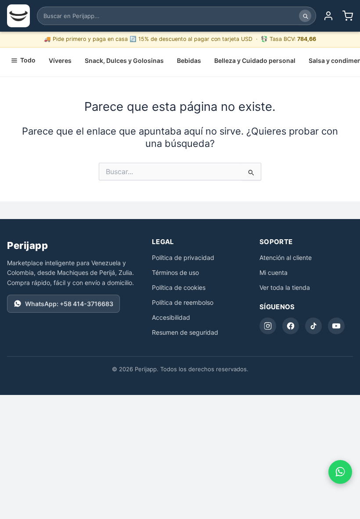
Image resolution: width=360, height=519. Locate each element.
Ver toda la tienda (284, 287)
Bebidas (189, 60)
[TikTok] (313, 326)
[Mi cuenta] (328, 16)
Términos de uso (175, 272)
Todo (28, 60)
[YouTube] (336, 326)
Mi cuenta (273, 272)
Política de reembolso (182, 302)
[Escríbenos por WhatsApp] (340, 472)
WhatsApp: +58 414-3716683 (69, 303)
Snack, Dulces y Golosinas (124, 60)
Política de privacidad (183, 257)
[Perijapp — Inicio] (18, 15)
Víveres (60, 60)
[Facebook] (290, 326)
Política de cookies (178, 287)
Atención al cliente (285, 257)
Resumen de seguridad (185, 332)
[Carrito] (347, 16)
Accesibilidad (171, 317)
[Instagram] (267, 326)
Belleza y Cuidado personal (254, 60)
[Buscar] (305, 16)
